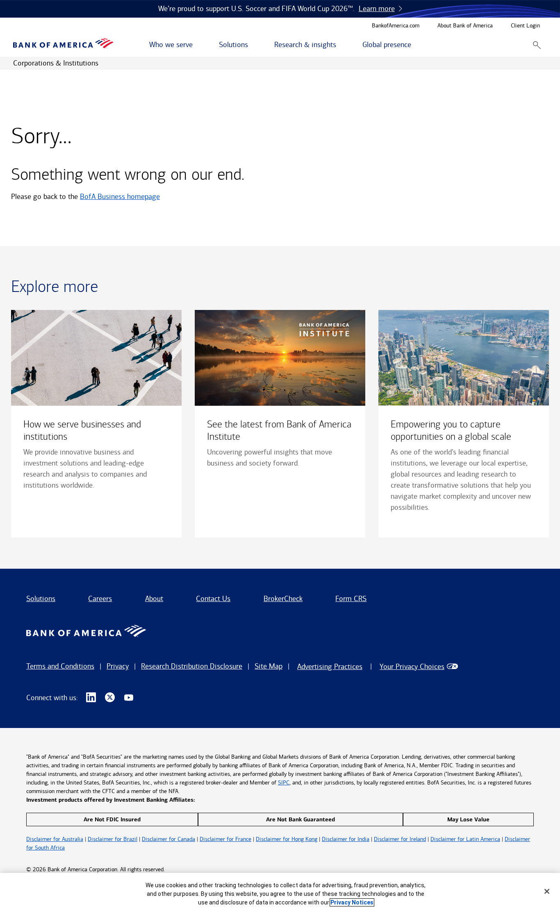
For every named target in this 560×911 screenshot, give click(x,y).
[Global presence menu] (416, 45)
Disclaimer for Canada (168, 839)
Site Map (268, 666)
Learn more (377, 8)
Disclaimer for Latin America (465, 839)
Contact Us (213, 598)
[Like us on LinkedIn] (91, 697)
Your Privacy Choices (412, 666)
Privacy (118, 666)
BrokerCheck (283, 598)
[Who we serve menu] (197, 45)
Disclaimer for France (225, 839)
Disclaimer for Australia (54, 839)
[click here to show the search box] (537, 45)
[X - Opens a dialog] (110, 697)
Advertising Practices (329, 666)
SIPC (283, 782)
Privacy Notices (351, 902)
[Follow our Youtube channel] (129, 697)
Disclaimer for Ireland (400, 839)
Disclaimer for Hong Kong (286, 839)
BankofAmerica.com (395, 26)
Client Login (525, 26)
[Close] (547, 891)
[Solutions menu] (252, 45)
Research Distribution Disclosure (191, 666)
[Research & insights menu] (341, 45)
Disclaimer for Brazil (112, 839)
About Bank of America (465, 26)
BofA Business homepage (120, 196)
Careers (100, 598)
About (154, 598)
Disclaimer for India (345, 839)
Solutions (40, 598)
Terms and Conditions (60, 666)
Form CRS (351, 598)
